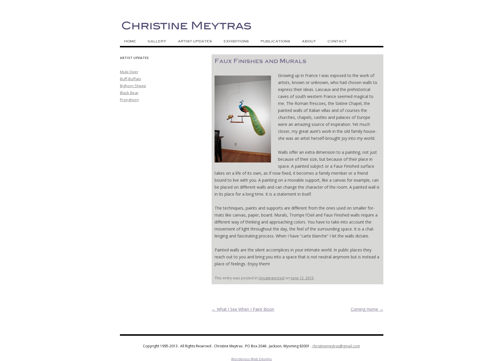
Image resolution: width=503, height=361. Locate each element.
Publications (275, 41)
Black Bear (129, 92)
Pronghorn (129, 99)
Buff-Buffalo (130, 78)
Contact (337, 41)
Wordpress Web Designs (251, 359)
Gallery (157, 41)
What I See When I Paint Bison (243, 309)
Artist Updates (195, 41)
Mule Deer (129, 71)
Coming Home (367, 309)
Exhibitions (236, 41)
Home (130, 41)
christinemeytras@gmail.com (336, 346)
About (309, 41)
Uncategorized (271, 277)
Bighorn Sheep (133, 85)
